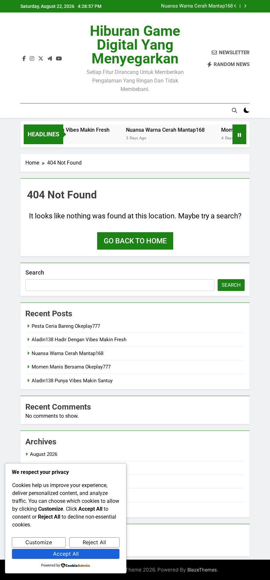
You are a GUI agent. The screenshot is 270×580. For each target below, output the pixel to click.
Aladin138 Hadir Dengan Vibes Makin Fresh (79, 340)
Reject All (94, 542)
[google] (49, 59)
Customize (38, 542)
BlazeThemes (202, 569)
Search (34, 272)
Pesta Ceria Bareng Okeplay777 (66, 326)
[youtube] (59, 59)
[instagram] (32, 59)
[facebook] (24, 59)
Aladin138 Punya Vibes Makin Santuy (72, 381)
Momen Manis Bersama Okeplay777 (71, 367)
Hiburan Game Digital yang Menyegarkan (135, 45)
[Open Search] (234, 110)
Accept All (66, 553)
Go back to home (135, 241)
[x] (40, 59)
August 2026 (43, 454)
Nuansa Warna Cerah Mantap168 (197, 6)
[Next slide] (245, 6)
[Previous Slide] (235, 6)
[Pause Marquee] (239, 134)
